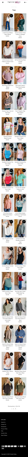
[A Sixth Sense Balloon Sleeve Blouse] (8, 22)
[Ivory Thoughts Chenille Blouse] (8, 228)
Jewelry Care (4, 433)
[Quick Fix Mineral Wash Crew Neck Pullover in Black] (20, 307)
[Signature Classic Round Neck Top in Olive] (20, 386)
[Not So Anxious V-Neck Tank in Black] (20, 255)
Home (12, 7)
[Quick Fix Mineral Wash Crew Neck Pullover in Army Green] (8, 307)
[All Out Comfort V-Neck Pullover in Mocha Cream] (8, 50)
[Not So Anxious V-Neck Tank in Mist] (8, 281)
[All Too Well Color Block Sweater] (20, 50)
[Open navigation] (3, 2)
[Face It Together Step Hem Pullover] (20, 101)
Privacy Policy (4, 428)
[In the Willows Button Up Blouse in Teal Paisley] (20, 203)
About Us (3, 422)
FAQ (2, 431)
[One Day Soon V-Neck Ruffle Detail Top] (20, 281)
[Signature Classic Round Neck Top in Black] (20, 361)
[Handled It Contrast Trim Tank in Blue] (8, 152)
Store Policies (4, 435)
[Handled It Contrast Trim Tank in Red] (8, 177)
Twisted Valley (13, 454)
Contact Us (3, 424)
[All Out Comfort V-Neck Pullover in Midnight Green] (20, 22)
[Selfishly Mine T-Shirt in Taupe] (8, 361)
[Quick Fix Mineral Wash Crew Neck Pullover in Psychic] (20, 334)
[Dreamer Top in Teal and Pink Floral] (8, 101)
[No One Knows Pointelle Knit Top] (8, 255)
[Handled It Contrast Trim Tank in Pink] (20, 152)
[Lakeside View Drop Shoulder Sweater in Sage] (20, 228)
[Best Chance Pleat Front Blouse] (8, 75)
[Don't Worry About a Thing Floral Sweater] (20, 75)
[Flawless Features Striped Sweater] (8, 126)
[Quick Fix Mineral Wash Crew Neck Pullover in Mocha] (8, 334)
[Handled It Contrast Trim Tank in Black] (20, 126)
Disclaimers (3, 426)
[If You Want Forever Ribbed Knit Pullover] (8, 203)
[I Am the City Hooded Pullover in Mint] (20, 177)
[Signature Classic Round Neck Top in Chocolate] (8, 386)
